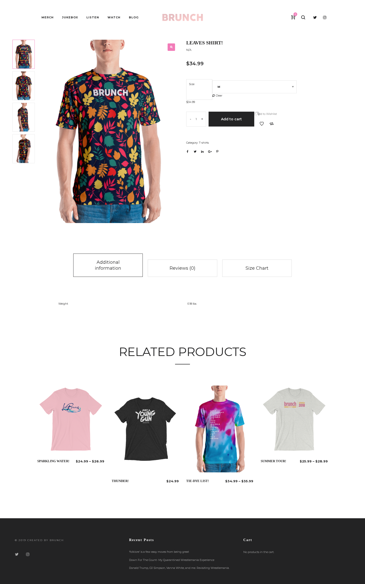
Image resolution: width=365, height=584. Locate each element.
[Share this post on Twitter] (195, 151)
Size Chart (257, 268)
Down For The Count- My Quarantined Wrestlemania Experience (171, 560)
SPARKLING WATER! (53, 461)
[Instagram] (28, 554)
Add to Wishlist (262, 123)
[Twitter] (17, 554)
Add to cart (231, 119)
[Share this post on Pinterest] (217, 151)
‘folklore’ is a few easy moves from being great (159, 551)
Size (191, 84)
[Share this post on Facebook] (187, 151)
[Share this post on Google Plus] (210, 151)
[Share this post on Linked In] (202, 151)
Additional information (108, 265)
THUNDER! (120, 481)
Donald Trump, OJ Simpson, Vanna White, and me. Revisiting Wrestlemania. (179, 568)
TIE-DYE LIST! (197, 481)
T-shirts (204, 142)
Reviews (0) (182, 268)
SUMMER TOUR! (273, 461)
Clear (219, 95)
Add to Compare (272, 123)
